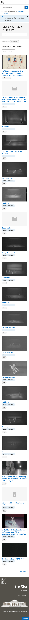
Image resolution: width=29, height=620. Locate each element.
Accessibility (24, 590)
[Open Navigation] (26, 2)
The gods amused (8, 253)
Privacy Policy (23, 593)
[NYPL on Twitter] (19, 587)
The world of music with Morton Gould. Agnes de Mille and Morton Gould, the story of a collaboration (14, 99)
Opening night (7, 228)
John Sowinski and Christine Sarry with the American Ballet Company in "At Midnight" (14, 479)
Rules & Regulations (22, 595)
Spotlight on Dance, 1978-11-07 (13, 559)
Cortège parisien (8, 178)
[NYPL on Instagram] (22, 587)
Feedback (25, 618)
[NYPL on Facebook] (15, 587)
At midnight (6, 126)
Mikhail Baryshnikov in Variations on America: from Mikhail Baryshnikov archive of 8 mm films (14, 532)
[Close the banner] (27, 16)
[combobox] (13, 7)
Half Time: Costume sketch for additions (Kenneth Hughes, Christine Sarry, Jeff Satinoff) (13, 73)
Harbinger (5, 203)
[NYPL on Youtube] (25, 587)
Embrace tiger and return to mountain (12, 152)
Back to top (23, 571)
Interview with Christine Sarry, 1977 (13, 504)
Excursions (6, 278)
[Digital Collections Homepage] (2, 2)
